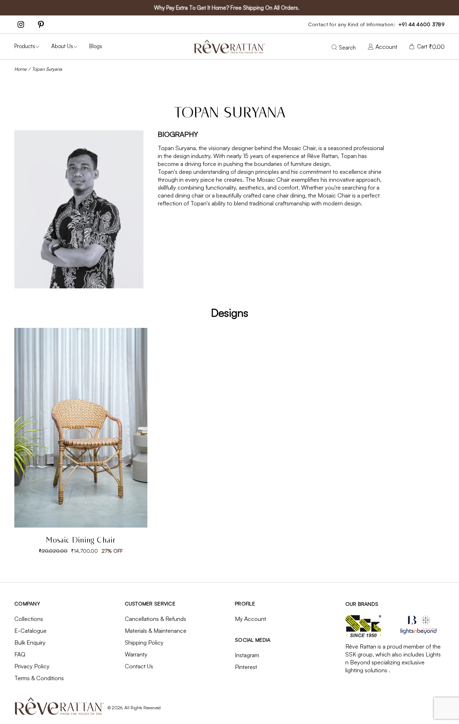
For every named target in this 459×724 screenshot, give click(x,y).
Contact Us (139, 666)
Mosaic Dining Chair (80, 541)
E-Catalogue (30, 630)
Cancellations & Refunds (155, 618)
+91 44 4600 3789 (421, 24)
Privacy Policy (31, 666)
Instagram (247, 655)
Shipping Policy (144, 642)
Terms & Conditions (39, 678)
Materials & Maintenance (155, 630)
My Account (250, 618)
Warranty (136, 654)
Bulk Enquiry (30, 642)
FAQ (19, 654)
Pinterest (246, 666)
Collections (28, 618)
